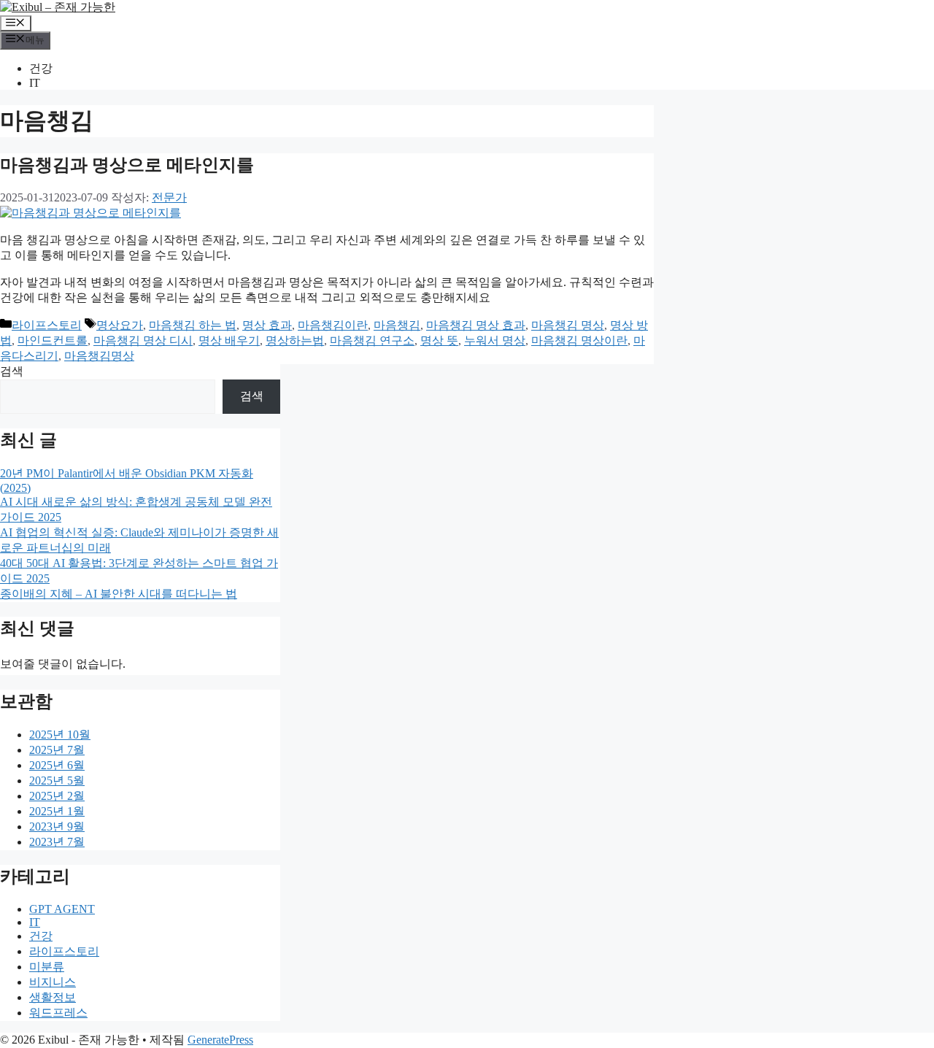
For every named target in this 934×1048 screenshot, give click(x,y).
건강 (41, 68)
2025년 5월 (57, 780)
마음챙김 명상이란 (579, 340)
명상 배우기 (229, 340)
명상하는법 (295, 340)
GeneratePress (220, 1039)
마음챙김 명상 (567, 325)
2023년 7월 (57, 842)
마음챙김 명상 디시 (143, 340)
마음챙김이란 (333, 325)
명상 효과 (267, 325)
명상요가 (119, 325)
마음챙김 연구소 (372, 340)
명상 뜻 (439, 340)
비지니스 (52, 982)
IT (34, 83)
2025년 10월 (59, 734)
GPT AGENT (62, 909)
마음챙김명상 (99, 356)
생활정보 (52, 997)
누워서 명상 (494, 340)
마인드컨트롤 (53, 340)
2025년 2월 (57, 796)
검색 (11, 371)
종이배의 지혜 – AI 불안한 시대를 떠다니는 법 (118, 593)
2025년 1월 (57, 811)
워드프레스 (58, 1012)
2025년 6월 (57, 765)
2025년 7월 (57, 750)
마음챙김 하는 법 (192, 325)
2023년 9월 (57, 826)
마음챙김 (397, 325)
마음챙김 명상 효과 (475, 325)
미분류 (46, 966)
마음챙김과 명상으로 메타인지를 (127, 164)
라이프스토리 (47, 325)
